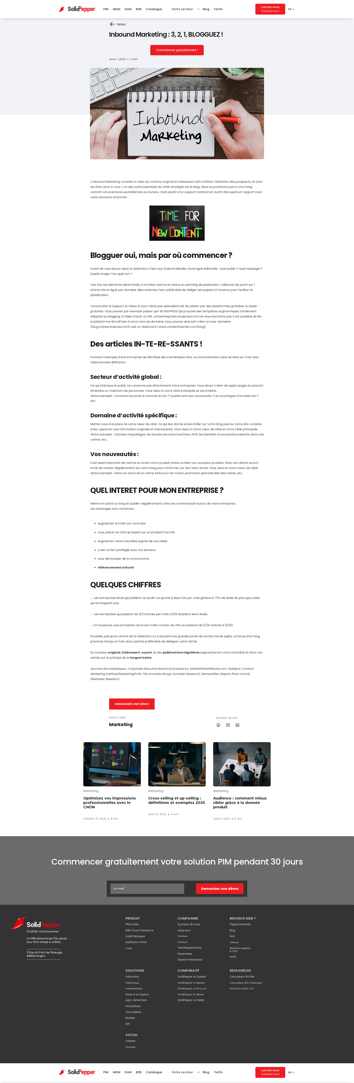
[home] (80, 9)
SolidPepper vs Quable (192, 976)
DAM (128, 9)
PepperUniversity (240, 924)
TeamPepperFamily (189, 947)
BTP (128, 1024)
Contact (182, 942)
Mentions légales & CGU (240, 949)
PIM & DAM (132, 924)
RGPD (233, 956)
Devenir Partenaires (190, 959)
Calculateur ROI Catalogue (246, 982)
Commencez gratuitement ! (177, 50)
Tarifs (218, 9)
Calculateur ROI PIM (242, 976)
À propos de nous (189, 924)
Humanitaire (133, 1006)
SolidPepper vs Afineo (191, 994)
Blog (206, 9)
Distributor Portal (136, 942)
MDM (116, 9)
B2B (138, 9)
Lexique (234, 942)
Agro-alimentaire (136, 1000)
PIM (105, 9)
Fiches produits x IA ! (242, 988)
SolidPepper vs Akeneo (191, 982)
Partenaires (185, 953)
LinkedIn (131, 1041)
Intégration (184, 930)
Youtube (131, 1047)
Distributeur (132, 982)
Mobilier (130, 1018)
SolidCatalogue (135, 936)
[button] (182, 9)
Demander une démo (132, 704)
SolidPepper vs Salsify (191, 1000)
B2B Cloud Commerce (139, 930)
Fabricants (132, 976)
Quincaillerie (133, 1012)
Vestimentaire (134, 988)
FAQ (232, 936)
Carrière (183, 936)
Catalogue (154, 9)
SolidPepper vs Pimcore (192, 988)
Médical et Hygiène (137, 994)
